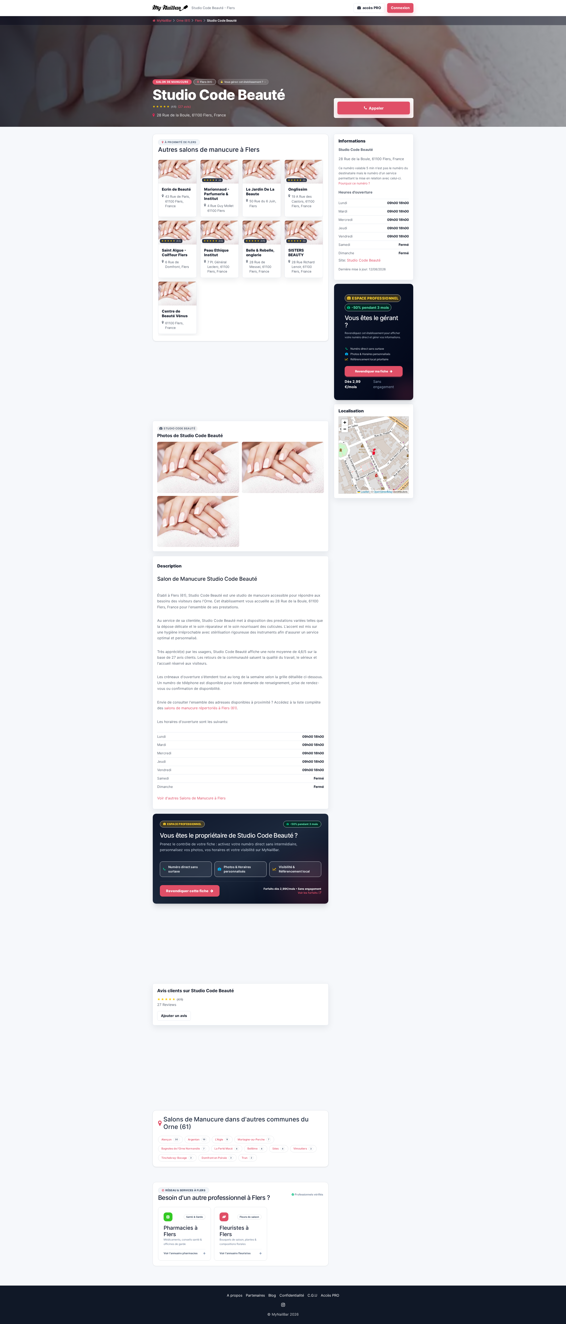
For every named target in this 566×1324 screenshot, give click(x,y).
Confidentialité (291, 1295)
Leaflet (364, 491)
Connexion (400, 8)
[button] (373, 451)
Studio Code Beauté (364, 260)
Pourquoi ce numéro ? (354, 183)
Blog (272, 1295)
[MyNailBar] (170, 8)
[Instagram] (283, 1304)
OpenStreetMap (383, 491)
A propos (234, 1295)
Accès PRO (330, 1295)
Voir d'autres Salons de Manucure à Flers (191, 798)
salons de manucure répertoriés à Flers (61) (200, 708)
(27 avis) (184, 106)
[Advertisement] (241, 381)
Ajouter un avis (174, 1015)
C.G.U (312, 1295)
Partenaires (255, 1295)
